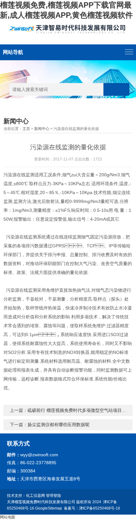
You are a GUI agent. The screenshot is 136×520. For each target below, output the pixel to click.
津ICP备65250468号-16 (99, 508)
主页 (26, 129)
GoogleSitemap (48, 508)
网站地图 (7, 517)
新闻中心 (41, 129)
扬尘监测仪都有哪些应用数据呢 (59, 424)
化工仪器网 (35, 495)
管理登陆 (53, 495)
